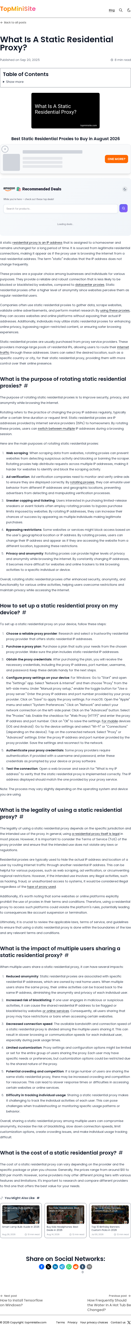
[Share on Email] (89, 1266)
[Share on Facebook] (41, 1266)
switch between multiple (56, 428)
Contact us (118, 1322)
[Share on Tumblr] (82, 1266)
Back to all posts (15, 22)
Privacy (72, 1322)
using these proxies (115, 310)
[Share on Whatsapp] (69, 1266)
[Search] (121, 10)
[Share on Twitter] (48, 1266)
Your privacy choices (94, 1322)
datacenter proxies (89, 285)
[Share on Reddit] (75, 1266)
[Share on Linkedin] (55, 1266)
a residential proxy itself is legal (96, 834)
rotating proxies (82, 482)
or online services (55, 1011)
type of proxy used (41, 887)
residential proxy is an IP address (37, 242)
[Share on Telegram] (62, 1266)
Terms (60, 1322)
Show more (15, 82)
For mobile (110, 721)
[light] (129, 10)
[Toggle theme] (125, 189)
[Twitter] (129, 1322)
